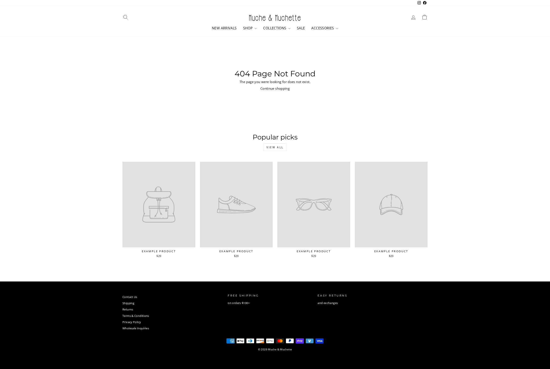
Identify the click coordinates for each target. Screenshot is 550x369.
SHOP (248, 28)
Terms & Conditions (135, 316)
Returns (127, 309)
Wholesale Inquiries (135, 328)
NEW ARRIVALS (224, 28)
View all (275, 147)
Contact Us (129, 297)
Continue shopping (275, 88)
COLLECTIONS (275, 28)
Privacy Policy (131, 322)
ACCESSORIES (323, 28)
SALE (301, 28)
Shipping (128, 303)
